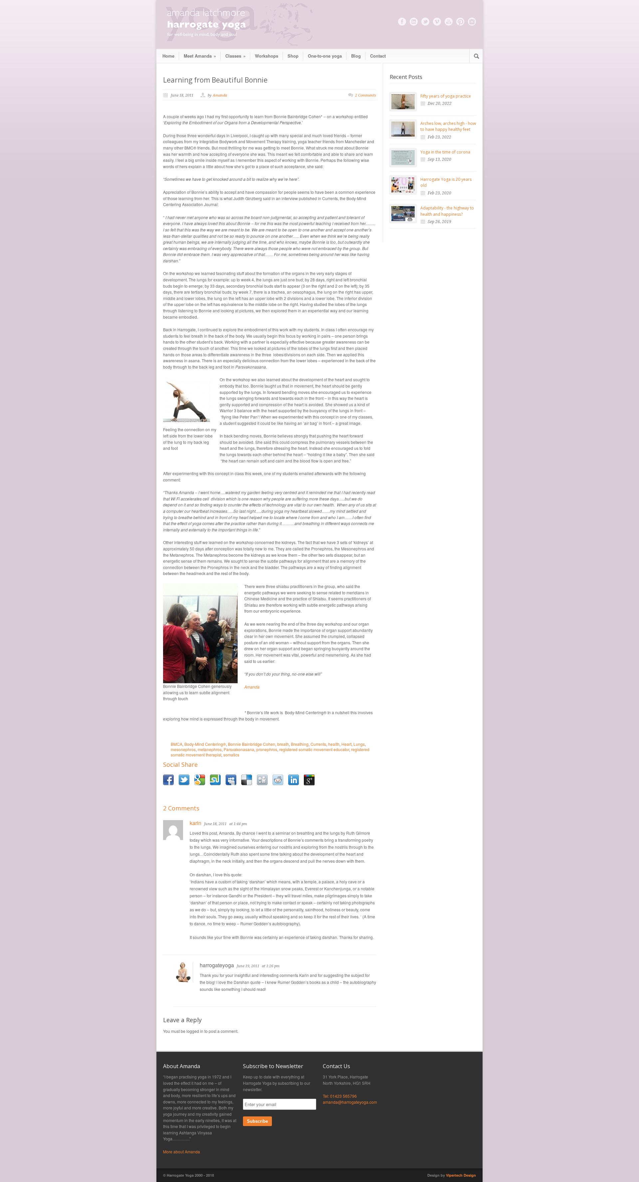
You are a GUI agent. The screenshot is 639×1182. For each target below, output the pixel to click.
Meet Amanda (200, 56)
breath (283, 744)
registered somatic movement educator (314, 749)
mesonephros (183, 749)
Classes (235, 56)
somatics (231, 754)
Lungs (359, 744)
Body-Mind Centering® (205, 744)
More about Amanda (181, 1151)
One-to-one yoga (325, 56)
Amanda (220, 95)
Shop (293, 56)
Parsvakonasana (239, 749)
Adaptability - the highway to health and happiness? (447, 211)
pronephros (266, 749)
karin (195, 823)
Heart (346, 744)
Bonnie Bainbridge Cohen (251, 744)
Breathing (300, 744)
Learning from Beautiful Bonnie (215, 80)
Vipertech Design (461, 1175)
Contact (378, 56)
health (333, 744)
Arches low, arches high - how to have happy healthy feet (448, 127)
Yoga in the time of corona (445, 152)
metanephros (210, 749)
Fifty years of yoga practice (445, 96)
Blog (356, 56)
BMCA (176, 744)
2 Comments (365, 95)
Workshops (266, 56)
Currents (318, 744)
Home (168, 56)
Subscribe (257, 1121)
